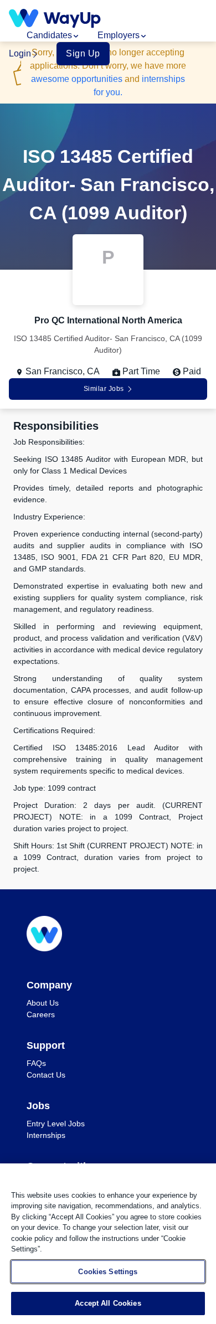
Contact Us (46, 1074)
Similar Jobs (104, 389)
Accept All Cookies (108, 1303)
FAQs (36, 1063)
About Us (43, 1002)
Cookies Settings (107, 1272)
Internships (46, 1135)
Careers (41, 1014)
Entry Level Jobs (56, 1123)
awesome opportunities (76, 79)
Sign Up (83, 53)
